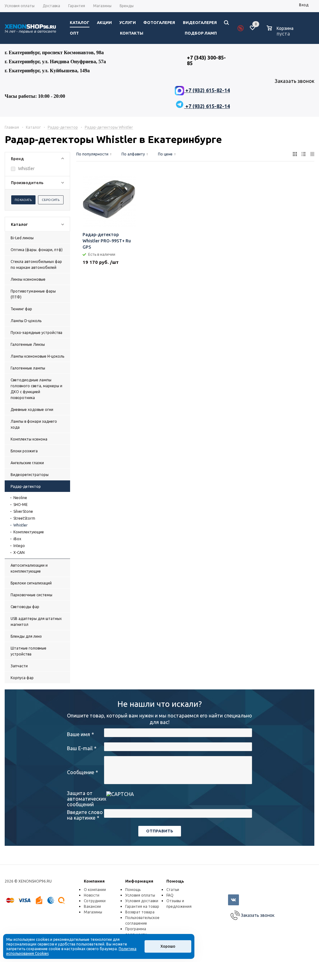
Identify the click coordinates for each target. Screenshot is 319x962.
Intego (19, 546)
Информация (139, 881)
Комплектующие (28, 532)
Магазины (93, 912)
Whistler (20, 525)
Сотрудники (95, 901)
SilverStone (23, 511)
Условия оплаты (140, 895)
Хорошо (167, 946)
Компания (94, 881)
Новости (91, 895)
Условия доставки (141, 901)
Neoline (20, 498)
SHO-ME (20, 504)
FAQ (170, 895)
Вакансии (92, 906)
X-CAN (19, 552)
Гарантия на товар (142, 906)
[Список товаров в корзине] (281, 33)
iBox (17, 539)
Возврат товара (140, 912)
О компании (95, 890)
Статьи (172, 890)
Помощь (175, 881)
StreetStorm (24, 518)
